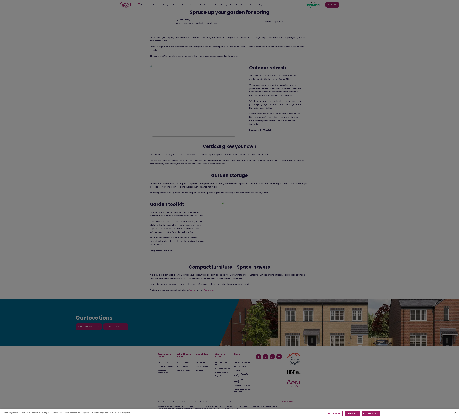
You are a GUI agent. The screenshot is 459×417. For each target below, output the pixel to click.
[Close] (455, 412)
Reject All (352, 413)
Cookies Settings (334, 413)
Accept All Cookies (370, 413)
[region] (229, 413)
